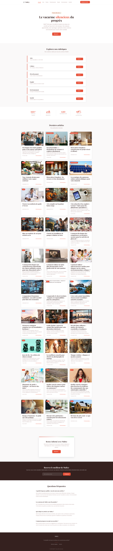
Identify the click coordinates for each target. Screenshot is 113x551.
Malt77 (26, 2)
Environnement (64, 2)
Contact (60, 544)
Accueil (39, 2)
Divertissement (53, 2)
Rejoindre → (56, 451)
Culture (47, 2)
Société (70, 2)
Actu (43, 2)
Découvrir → (56, 34)
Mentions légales (54, 544)
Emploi (58, 2)
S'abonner (67, 474)
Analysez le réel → (85, 2)
